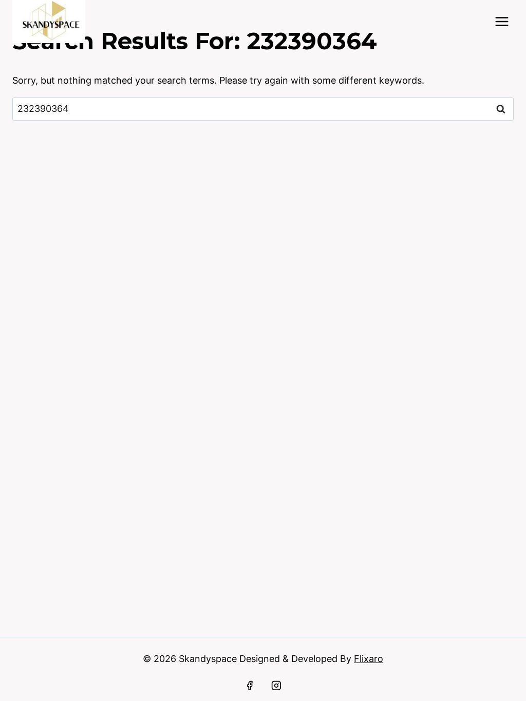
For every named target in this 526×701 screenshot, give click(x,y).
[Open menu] (502, 21)
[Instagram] (276, 685)
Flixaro (368, 658)
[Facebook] (249, 685)
